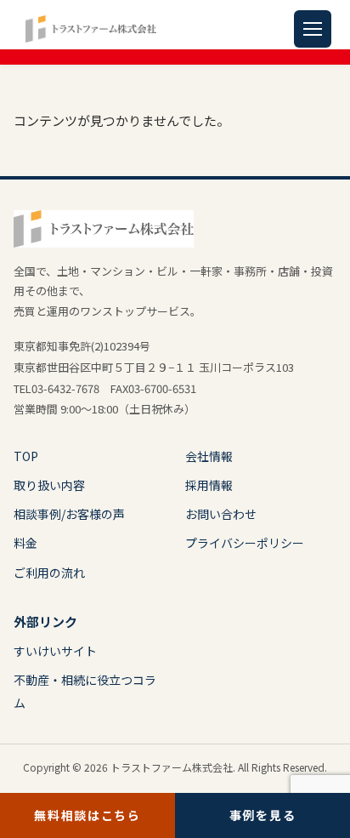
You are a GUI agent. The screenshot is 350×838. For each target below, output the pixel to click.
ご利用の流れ (49, 572)
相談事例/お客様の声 (69, 513)
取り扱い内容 (49, 484)
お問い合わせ (221, 513)
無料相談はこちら (87, 815)
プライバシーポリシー (244, 542)
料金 (25, 542)
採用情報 (209, 484)
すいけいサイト (55, 650)
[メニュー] (312, 29)
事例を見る (262, 815)
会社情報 (209, 456)
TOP (26, 456)
